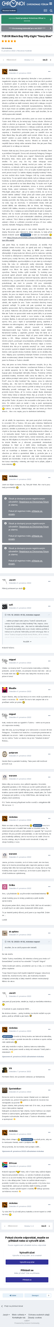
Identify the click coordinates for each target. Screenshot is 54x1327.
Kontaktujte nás (18, 1317)
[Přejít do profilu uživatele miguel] (4, 661)
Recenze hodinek (24, 51)
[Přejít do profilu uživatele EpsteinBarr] (4, 1090)
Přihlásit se (27, 1280)
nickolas (8, 48)
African (13, 1163)
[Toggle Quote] (6, 615)
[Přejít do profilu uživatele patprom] (4, 754)
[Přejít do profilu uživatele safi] (4, 606)
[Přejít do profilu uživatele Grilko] (4, 886)
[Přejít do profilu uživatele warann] (4, 777)
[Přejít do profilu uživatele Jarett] (4, 581)
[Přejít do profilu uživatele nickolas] (4, 71)
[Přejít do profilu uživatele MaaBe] (4, 690)
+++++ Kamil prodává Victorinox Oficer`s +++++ (27, 19)
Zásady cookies (35, 1317)
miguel (12, 659)
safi (11, 604)
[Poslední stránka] (50, 60)
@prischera (25, 235)
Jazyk (6, 1315)
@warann (37, 825)
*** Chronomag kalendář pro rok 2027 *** (27, 28)
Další (45, 60)
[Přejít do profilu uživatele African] (4, 1164)
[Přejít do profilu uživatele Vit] (4, 1070)
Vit (10, 1068)
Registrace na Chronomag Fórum (34, 502)
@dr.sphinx (7, 1036)
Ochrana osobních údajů (38, 1315)
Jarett (12, 580)
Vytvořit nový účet (27, 1262)
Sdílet (13, 1295)
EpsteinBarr (15, 1088)
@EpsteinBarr (27, 1139)
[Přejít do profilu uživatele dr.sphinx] (4, 933)
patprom (13, 752)
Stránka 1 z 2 (29, 60)
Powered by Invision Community (27, 1323)
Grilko (12, 885)
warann (13, 775)
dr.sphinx (14, 931)
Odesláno (20, 73)
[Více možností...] (49, 71)
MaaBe (12, 688)
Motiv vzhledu (18, 1315)
